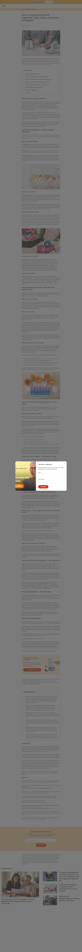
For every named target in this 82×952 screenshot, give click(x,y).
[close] (65, 463)
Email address (41, 479)
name (39, 472)
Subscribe (43, 486)
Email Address (41, 464)
